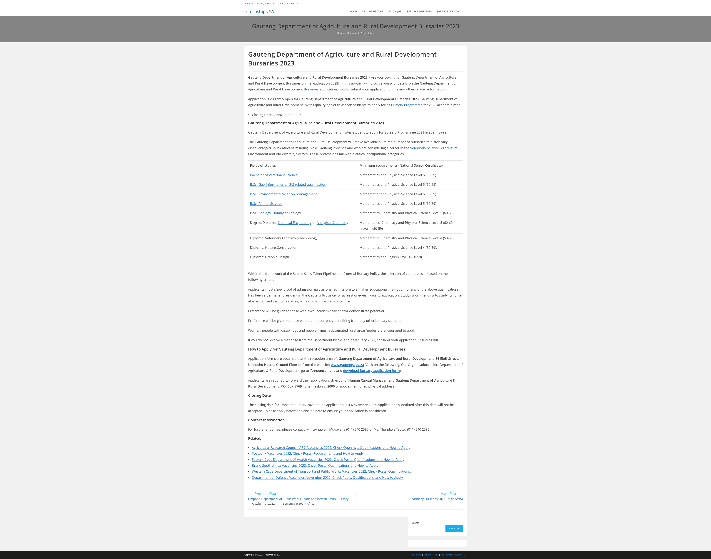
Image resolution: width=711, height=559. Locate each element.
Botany (278, 213)
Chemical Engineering (294, 222)
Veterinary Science (424, 148)
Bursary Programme (407, 105)
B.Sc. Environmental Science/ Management (283, 194)
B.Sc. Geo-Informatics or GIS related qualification (288, 184)
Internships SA (259, 11)
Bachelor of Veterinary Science (274, 175)
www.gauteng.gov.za (347, 364)
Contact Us (292, 3)
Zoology (264, 213)
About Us (249, 3)
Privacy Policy (264, 3)
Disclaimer (278, 3)
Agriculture (449, 148)
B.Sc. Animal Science (266, 203)
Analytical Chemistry (332, 222)
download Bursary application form (371, 370)
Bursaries (311, 89)
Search (415, 522)
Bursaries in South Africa (298, 503)
